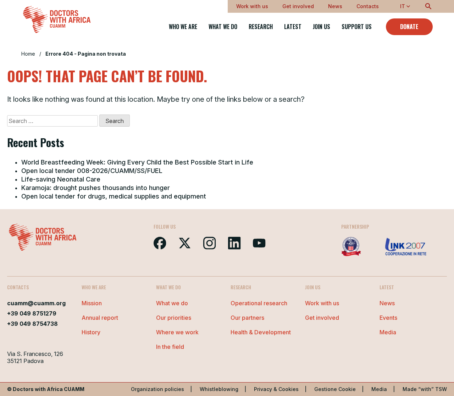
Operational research (259, 303)
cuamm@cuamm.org (36, 303)
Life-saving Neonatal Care (60, 179)
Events (388, 317)
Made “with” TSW (425, 389)
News (335, 6)
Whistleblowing (219, 389)
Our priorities (173, 317)
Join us (321, 26)
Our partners (247, 317)
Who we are (183, 26)
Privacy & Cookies (276, 389)
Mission (92, 303)
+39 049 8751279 (31, 313)
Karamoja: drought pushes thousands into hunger (95, 187)
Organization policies (157, 389)
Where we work (177, 332)
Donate (409, 26)
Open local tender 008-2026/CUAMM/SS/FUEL (91, 170)
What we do (223, 26)
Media (388, 332)
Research (261, 26)
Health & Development (261, 332)
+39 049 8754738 (32, 323)
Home (28, 54)
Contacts (367, 6)
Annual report (100, 317)
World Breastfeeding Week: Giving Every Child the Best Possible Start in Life (137, 162)
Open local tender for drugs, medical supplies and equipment (113, 196)
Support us (357, 26)
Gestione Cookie (335, 389)
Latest (292, 26)
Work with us (252, 6)
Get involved (298, 6)
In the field (170, 346)
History (91, 332)
